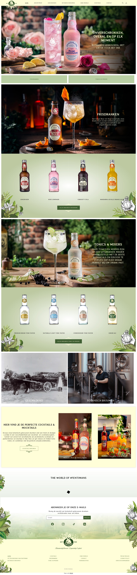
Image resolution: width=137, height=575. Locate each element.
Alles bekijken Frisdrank (68, 208)
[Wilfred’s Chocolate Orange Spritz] (114, 459)
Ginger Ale (112, 333)
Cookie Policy (124, 559)
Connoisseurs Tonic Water (83, 333)
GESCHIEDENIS (34, 401)
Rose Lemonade (53, 199)
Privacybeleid (124, 557)
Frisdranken (34, 79)
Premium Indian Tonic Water (24, 333)
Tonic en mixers (53, 561)
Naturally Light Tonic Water (54, 333)
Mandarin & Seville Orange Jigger (112, 199)
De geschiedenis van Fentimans (18, 559)
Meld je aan (87, 518)
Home (9, 557)
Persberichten (83, 561)
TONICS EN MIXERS (101, 79)
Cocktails (53, 557)
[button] (122, 3)
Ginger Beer (24, 199)
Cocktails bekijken (29, 449)
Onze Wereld (84, 557)
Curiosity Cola (83, 199)
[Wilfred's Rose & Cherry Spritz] (75, 461)
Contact (83, 559)
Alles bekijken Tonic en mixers (68, 342)
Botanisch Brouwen (100, 401)
